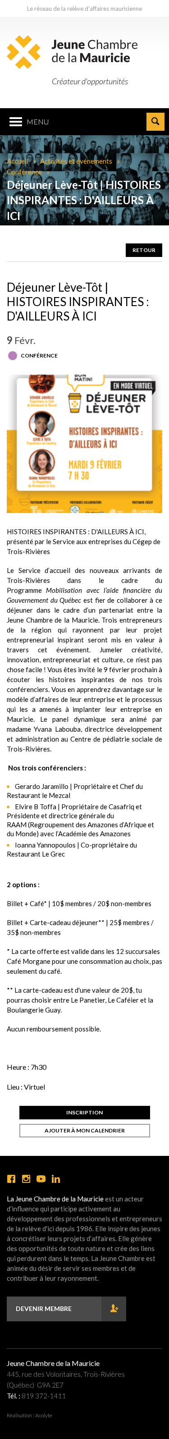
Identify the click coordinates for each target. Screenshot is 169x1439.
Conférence (24, 172)
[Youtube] (41, 1179)
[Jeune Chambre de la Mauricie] (72, 52)
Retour (143, 250)
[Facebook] (11, 1179)
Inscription (84, 1112)
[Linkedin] (55, 1179)
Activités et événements (76, 161)
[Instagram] (26, 1179)
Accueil (17, 161)
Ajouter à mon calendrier (85, 1130)
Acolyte (43, 1415)
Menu (38, 121)
